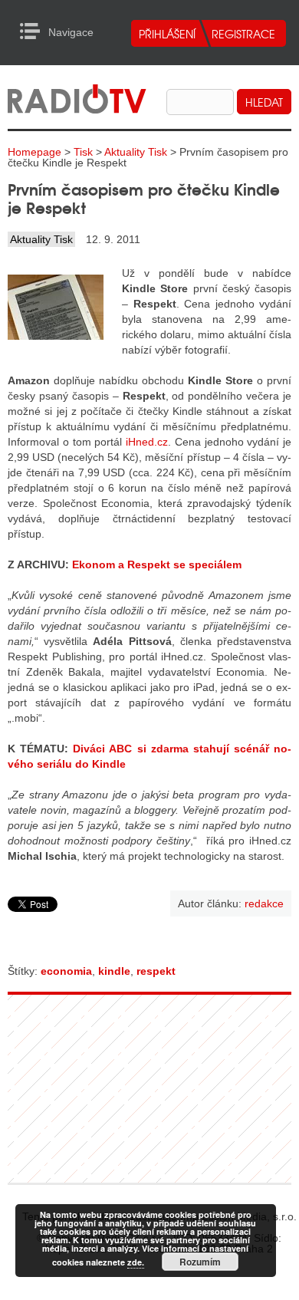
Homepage (34, 152)
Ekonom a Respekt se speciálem (157, 564)
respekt (156, 971)
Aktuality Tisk (135, 152)
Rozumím (200, 1262)
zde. (135, 1262)
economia (66, 971)
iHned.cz (147, 442)
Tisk (83, 152)
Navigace (34, 31)
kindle (114, 971)
